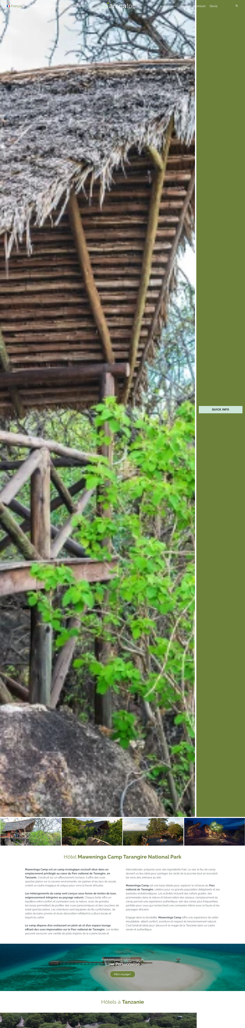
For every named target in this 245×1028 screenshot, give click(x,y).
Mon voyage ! (122, 974)
